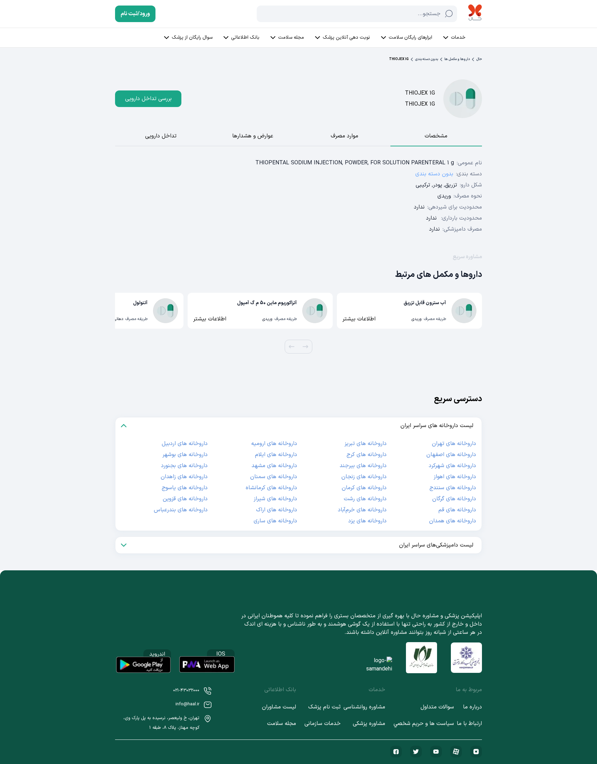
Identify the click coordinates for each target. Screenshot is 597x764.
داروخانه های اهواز (455, 477)
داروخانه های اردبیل (185, 443)
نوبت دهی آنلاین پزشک (346, 37)
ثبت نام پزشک (324, 707)
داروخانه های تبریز (365, 443)
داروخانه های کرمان (364, 488)
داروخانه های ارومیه (274, 443)
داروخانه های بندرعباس (181, 510)
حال (479, 59)
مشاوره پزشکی (369, 723)
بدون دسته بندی (426, 59)
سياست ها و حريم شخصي (424, 723)
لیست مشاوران (279, 707)
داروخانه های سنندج (452, 488)
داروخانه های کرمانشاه (271, 488)
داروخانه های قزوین (185, 499)
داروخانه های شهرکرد (452, 466)
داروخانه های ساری (275, 521)
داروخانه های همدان (452, 521)
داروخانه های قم (457, 510)
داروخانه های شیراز (275, 499)
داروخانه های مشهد (274, 466)
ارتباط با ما (469, 723)
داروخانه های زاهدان (184, 477)
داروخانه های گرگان (454, 499)
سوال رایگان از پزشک (192, 37)
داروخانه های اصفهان (451, 455)
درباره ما (472, 707)
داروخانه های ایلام (276, 455)
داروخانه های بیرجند (363, 466)
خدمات (458, 37)
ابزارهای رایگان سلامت (410, 37)
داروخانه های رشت (365, 499)
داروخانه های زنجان (364, 477)
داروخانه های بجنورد (184, 466)
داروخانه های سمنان (273, 477)
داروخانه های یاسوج (185, 488)
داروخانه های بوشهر (185, 455)
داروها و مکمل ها (457, 59)
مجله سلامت (291, 37)
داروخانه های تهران (454, 443)
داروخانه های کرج (367, 455)
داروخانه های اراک (276, 510)
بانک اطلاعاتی (245, 37)
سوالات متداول (437, 707)
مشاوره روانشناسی (364, 707)
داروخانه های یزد (367, 521)
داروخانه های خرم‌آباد (362, 510)
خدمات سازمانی (322, 723)
